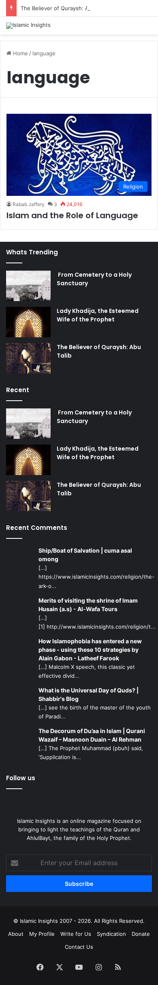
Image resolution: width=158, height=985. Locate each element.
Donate (141, 934)
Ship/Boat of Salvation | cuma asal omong (85, 554)
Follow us (20, 778)
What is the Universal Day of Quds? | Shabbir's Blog (88, 694)
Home (19, 53)
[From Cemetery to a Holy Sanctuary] (28, 286)
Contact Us (79, 947)
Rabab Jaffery (29, 204)
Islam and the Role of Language (72, 215)
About (15, 934)
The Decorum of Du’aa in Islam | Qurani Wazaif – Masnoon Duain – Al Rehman (91, 735)
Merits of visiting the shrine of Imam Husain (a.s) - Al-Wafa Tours (88, 604)
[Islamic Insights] (28, 25)
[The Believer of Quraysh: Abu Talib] (28, 358)
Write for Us (75, 934)
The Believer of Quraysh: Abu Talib (64, 8)
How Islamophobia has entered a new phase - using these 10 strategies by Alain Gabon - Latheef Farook (90, 650)
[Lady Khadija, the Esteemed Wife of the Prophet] (28, 322)
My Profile (42, 934)
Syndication (111, 934)
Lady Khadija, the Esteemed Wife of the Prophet (98, 315)
